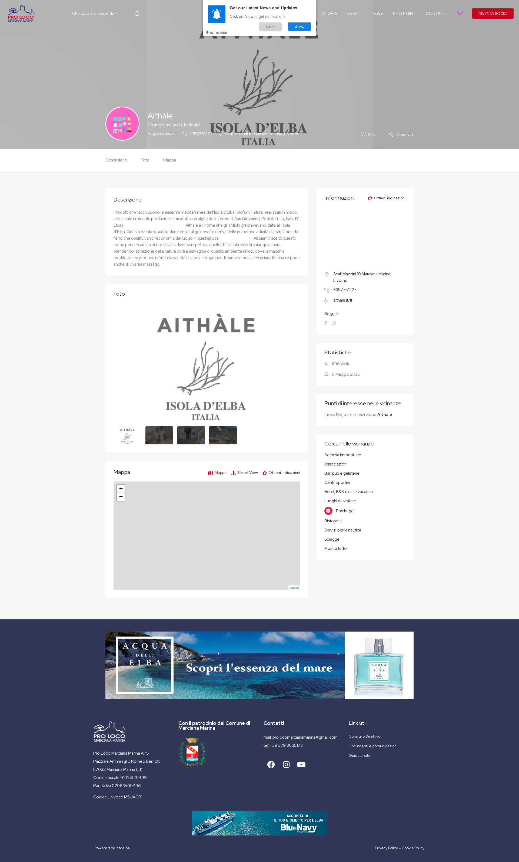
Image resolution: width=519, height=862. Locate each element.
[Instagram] (286, 764)
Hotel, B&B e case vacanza (348, 491)
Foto (145, 160)
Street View (247, 472)
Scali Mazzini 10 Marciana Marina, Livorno (261, 134)
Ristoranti (333, 521)
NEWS (377, 13)
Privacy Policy (386, 848)
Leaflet (294, 587)
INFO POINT (404, 13)
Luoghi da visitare (340, 501)
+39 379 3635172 (286, 745)
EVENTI (354, 13)
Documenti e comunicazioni (373, 746)
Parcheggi (345, 511)
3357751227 (200, 134)
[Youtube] (301, 764)
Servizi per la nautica (342, 530)
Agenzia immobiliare (342, 455)
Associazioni (335, 464)
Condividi (404, 134)
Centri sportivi (337, 482)
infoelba (123, 848)
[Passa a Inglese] (460, 13)
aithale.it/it (342, 300)
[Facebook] (271, 764)
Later (270, 26)
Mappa (169, 160)
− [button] (121, 496)
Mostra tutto (335, 548)
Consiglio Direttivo (364, 736)
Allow (299, 26)
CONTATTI (436, 13)
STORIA (329, 13)
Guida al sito (359, 755)
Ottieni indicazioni (284, 472)
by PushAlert (218, 32)
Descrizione (116, 160)
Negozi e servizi (162, 133)
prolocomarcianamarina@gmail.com (305, 737)
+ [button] (121, 488)
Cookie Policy (413, 848)
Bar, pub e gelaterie (342, 473)
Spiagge (332, 539)
